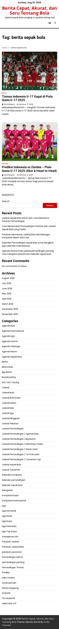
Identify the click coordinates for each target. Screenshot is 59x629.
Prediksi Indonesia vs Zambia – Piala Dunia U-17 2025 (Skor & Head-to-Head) (29, 168)
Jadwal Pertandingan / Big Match (19, 439)
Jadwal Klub (8, 408)
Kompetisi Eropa (10, 495)
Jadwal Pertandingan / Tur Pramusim (21, 454)
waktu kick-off (9, 603)
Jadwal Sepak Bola (11, 464)
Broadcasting (9, 377)
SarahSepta (9, 104)
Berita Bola (7, 367)
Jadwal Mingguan (11, 418)
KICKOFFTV (8, 194)
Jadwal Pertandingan (13, 428)
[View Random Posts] (49, 23)
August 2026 (8, 278)
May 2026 (6, 293)
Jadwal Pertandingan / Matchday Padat (22, 444)
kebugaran (7, 490)
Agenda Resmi (9, 351)
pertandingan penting (13, 562)
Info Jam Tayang (10, 382)
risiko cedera (8, 577)
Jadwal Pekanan (10, 423)
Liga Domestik (9, 510)
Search (6, 201)
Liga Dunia (7, 516)
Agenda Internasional (13, 331)
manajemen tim (10, 536)
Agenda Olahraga (11, 346)
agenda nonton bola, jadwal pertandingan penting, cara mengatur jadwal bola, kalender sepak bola (28, 252)
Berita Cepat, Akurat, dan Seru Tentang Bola (29, 10)
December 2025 (10, 309)
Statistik (6, 593)
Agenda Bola (8, 325)
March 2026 (7, 303)
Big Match (7, 372)
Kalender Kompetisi (12, 474)
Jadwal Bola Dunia (11, 397)
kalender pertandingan (13, 480)
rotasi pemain (9, 582)
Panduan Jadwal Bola (13, 546)
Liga (4, 505)
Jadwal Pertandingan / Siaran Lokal (19, 449)
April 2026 (6, 298)
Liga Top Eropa (9, 531)
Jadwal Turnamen (11, 469)
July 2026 (6, 283)
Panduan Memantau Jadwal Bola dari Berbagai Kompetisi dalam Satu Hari (26, 236)
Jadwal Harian (9, 403)
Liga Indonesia (9, 526)
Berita (4, 93)
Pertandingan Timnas (13, 567)
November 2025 (10, 314)
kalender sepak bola (12, 485)
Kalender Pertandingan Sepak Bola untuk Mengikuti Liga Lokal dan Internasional (28, 244)
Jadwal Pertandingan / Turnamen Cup (21, 459)
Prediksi (5, 163)
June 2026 (7, 288)
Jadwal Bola (8, 392)
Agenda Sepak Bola (12, 356)
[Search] (55, 23)
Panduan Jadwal (10, 541)
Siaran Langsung (10, 588)
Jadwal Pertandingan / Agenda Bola (20, 433)
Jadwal (5, 387)
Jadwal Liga (8, 413)
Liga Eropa (7, 521)
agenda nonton (10, 341)
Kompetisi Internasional (14, 500)
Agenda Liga (8, 336)
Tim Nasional (8, 598)
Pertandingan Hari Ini (12, 557)
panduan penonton (12, 552)
